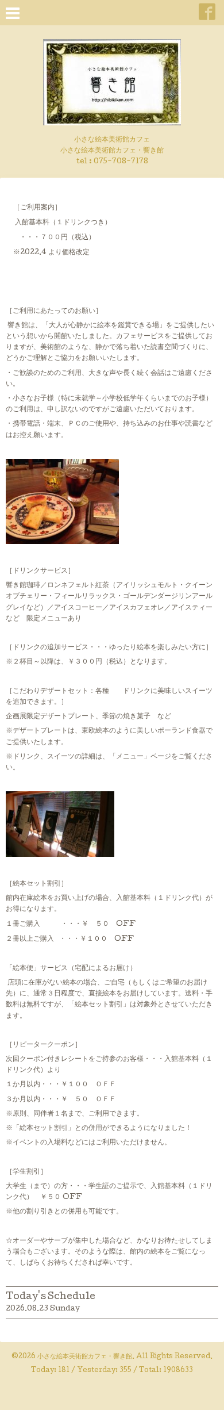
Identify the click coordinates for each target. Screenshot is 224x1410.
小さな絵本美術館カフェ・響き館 (84, 1357)
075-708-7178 (121, 162)
